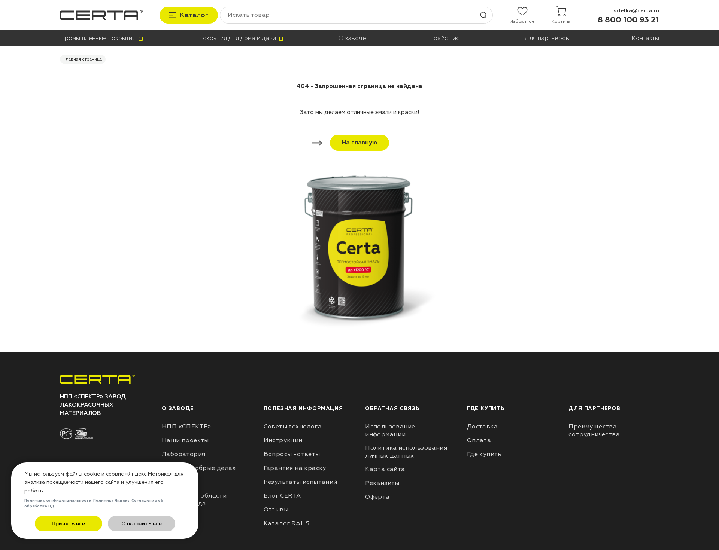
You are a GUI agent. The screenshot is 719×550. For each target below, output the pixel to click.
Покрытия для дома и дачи (237, 38)
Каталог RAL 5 (287, 523)
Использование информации (390, 430)
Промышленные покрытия (98, 38)
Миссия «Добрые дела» (199, 468)
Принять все (68, 523)
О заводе (352, 38)
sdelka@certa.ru (636, 10)
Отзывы (276, 509)
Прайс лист (445, 38)
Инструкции (283, 440)
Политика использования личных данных (406, 451)
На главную (359, 142)
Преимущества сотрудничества (594, 430)
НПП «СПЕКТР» (186, 426)
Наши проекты (185, 440)
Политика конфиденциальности (57, 500)
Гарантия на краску (295, 468)
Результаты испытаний (300, 482)
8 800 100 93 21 (628, 20)
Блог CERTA (282, 495)
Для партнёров (547, 38)
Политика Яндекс (111, 500)
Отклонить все (141, 523)
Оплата (479, 440)
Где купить (484, 454)
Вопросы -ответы (292, 454)
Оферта (377, 497)
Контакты (645, 38)
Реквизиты (382, 483)
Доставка (482, 426)
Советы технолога (293, 426)
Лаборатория (183, 454)
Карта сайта (385, 469)
